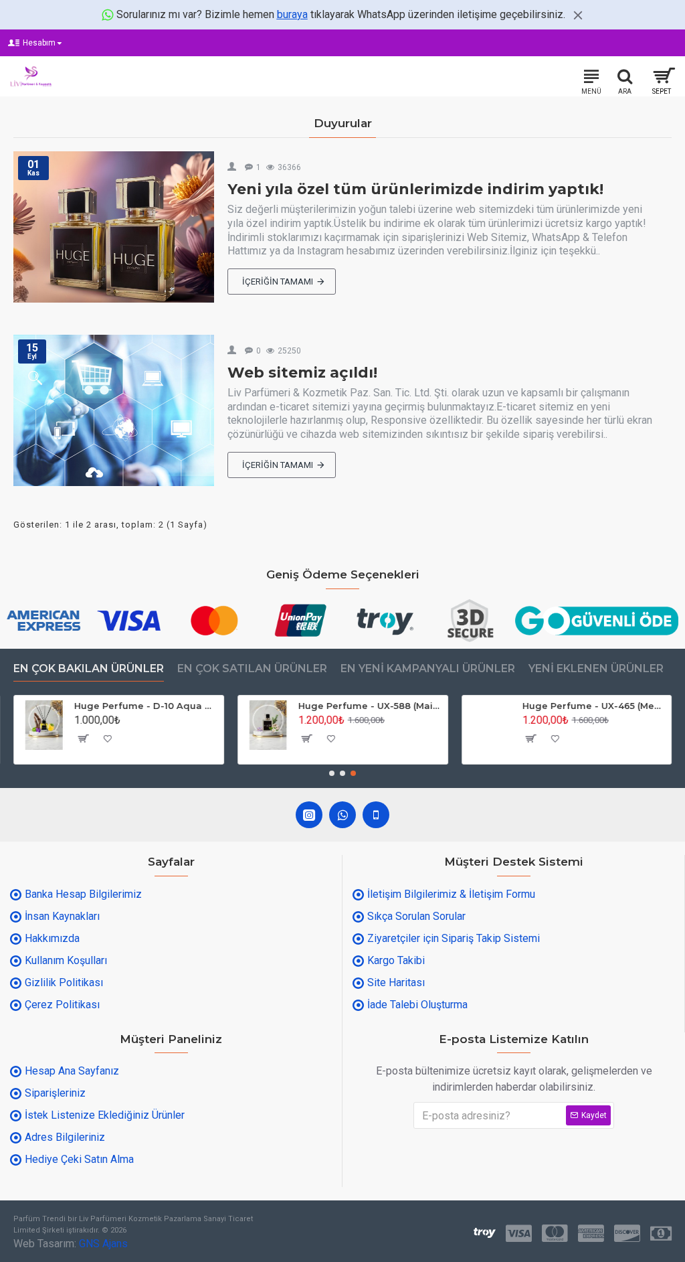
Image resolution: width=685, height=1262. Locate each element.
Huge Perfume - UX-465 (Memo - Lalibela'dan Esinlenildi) (594, 705)
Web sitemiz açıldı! (302, 373)
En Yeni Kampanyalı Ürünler (427, 668)
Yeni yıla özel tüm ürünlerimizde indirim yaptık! (415, 189)
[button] (331, 773)
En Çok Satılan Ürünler (252, 668)
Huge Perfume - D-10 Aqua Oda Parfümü (146, 705)
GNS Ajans (103, 1243)
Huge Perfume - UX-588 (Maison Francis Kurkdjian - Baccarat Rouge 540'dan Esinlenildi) (370, 705)
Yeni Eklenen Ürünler (596, 668)
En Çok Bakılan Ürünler (88, 668)
